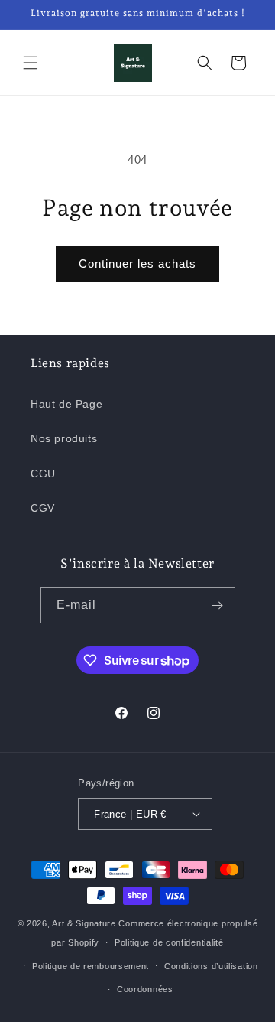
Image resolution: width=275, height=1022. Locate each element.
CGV (43, 508)
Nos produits (64, 438)
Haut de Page (66, 404)
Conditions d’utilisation (211, 966)
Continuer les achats (137, 263)
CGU (43, 473)
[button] (30, 63)
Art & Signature (84, 923)
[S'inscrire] (218, 605)
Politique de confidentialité (169, 942)
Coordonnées (145, 989)
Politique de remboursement (90, 966)
